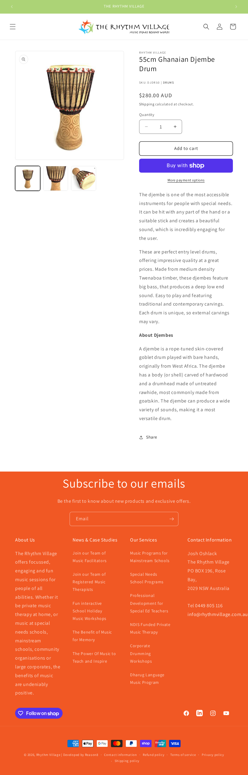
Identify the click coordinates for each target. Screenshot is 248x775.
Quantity (146, 114)
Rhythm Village (48, 755)
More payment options (186, 180)
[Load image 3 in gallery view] (83, 178)
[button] (12, 26)
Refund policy (153, 755)
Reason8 (91, 755)
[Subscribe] (171, 519)
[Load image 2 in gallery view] (55, 178)
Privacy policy (213, 755)
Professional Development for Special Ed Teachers (149, 603)
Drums (168, 82)
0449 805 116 (209, 605)
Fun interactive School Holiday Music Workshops (89, 611)
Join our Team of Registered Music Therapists (89, 581)
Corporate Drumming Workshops (141, 653)
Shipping (147, 104)
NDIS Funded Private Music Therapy (150, 628)
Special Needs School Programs (147, 578)
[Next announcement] (236, 6)
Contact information (120, 755)
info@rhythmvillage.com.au (218, 614)
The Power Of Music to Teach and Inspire (94, 657)
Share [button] (151, 437)
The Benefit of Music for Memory (92, 635)
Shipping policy (127, 761)
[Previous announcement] (11, 6)
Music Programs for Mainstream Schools (150, 556)
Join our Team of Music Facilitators (90, 556)
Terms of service (183, 755)
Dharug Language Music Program (147, 678)
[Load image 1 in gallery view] (27, 178)
